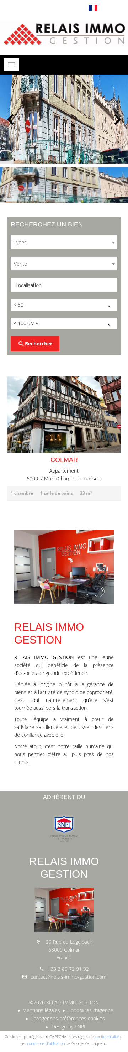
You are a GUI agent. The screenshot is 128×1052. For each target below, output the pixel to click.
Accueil (64, 33)
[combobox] (64, 242)
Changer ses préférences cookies (67, 1018)
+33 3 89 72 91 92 (68, 968)
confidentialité (107, 1036)
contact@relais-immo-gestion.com (68, 976)
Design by (67, 1026)
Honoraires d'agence (90, 1010)
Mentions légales (41, 1010)
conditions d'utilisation (46, 1043)
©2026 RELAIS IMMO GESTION (64, 1002)
